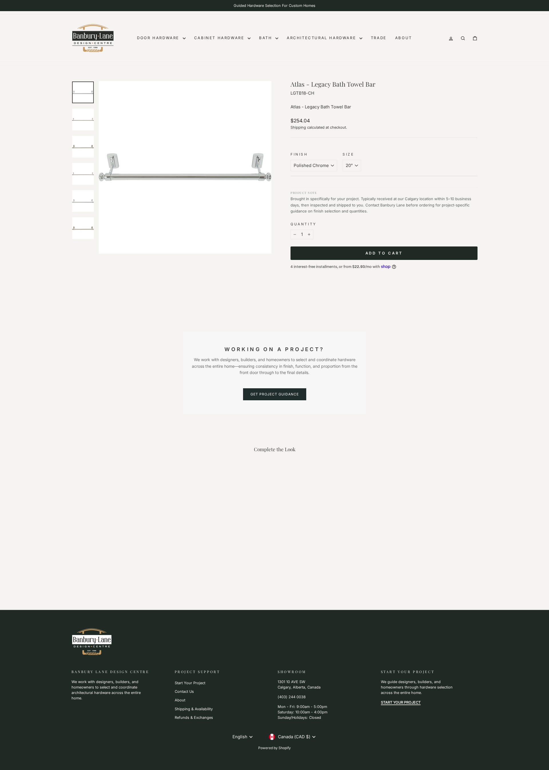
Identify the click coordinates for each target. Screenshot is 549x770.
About (403, 37)
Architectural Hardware (322, 37)
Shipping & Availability (194, 709)
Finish (299, 154)
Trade (379, 37)
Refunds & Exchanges (194, 717)
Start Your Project (190, 683)
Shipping (298, 127)
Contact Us (184, 691)
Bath (266, 37)
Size (348, 154)
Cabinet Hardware (220, 37)
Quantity (304, 224)
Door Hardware (159, 37)
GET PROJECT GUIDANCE (274, 394)
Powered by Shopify (274, 748)
